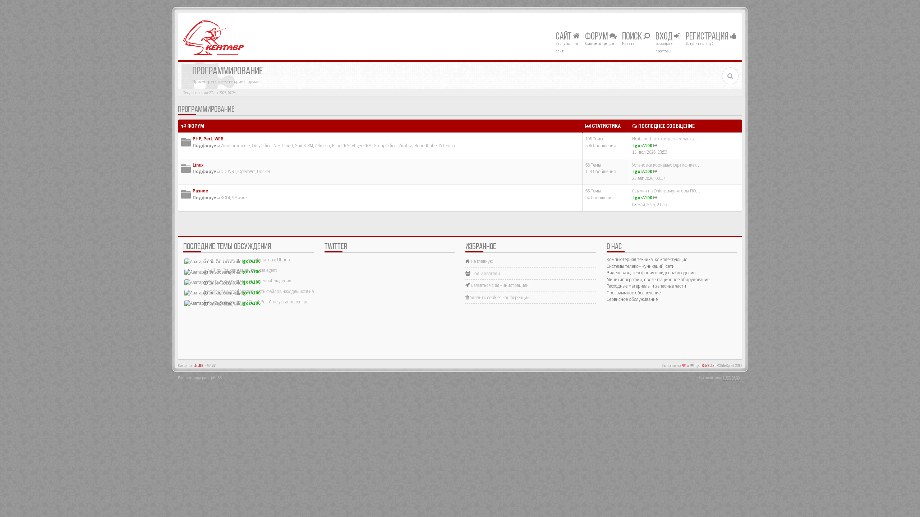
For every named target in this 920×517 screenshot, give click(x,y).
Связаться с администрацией (499, 285)
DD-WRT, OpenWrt (238, 171)
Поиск (632, 37)
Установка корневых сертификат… (666, 165)
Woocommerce (235, 146)
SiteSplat (709, 365)
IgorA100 (642, 146)
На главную (481, 261)
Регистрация (708, 37)
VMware (239, 198)
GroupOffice (385, 146)
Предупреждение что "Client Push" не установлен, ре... (258, 302)
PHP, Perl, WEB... (210, 139)
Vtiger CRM (362, 146)
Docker (263, 171)
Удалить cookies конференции (499, 297)
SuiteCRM (304, 146)
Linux (198, 165)
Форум (597, 37)
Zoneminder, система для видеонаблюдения (247, 281)
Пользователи (485, 273)
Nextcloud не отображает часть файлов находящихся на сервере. (268, 291)
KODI (225, 198)
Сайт (564, 37)
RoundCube (425, 146)
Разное (200, 191)
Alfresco (322, 146)
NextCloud (283, 146)
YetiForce (447, 146)
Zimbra (405, 146)
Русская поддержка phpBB (200, 377)
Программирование (206, 110)
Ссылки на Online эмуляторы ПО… (666, 191)
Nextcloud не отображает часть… (665, 139)
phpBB (198, 365)
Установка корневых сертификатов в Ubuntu (247, 260)
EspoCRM (341, 146)
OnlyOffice (261, 146)
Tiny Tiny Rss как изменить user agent (240, 270)
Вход (665, 37)
